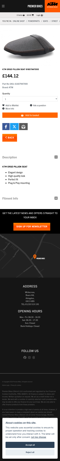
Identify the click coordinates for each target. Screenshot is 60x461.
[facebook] (25, 357)
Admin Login (5, 385)
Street (55, 21)
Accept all (30, 445)
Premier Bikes (35, 6)
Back (10, 137)
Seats (45, 21)
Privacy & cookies (16, 385)
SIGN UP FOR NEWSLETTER (31, 226)
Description (9, 157)
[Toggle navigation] (3, 6)
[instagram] (30, 357)
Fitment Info (10, 198)
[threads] (34, 357)
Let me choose (38, 437)
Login (39, 15)
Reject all (30, 452)
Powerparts (34, 21)
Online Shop (19, 21)
